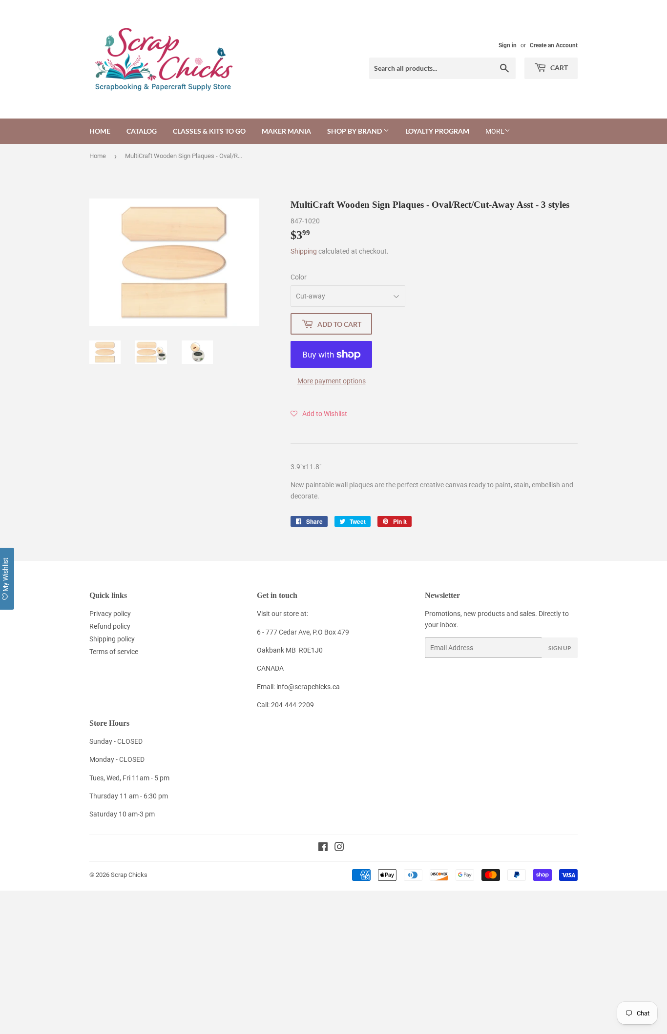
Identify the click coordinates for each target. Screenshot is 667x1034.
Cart (558, 67)
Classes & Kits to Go (209, 131)
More (494, 131)
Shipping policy (112, 639)
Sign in (508, 45)
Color (299, 277)
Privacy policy (110, 613)
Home (99, 131)
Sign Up (559, 648)
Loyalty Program (437, 131)
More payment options (331, 381)
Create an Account (554, 45)
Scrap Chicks (129, 874)
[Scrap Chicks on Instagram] (339, 848)
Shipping (304, 251)
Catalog (141, 131)
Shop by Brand (355, 131)
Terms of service (113, 652)
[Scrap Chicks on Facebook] (323, 848)
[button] (319, 413)
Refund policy (109, 626)
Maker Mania (286, 131)
